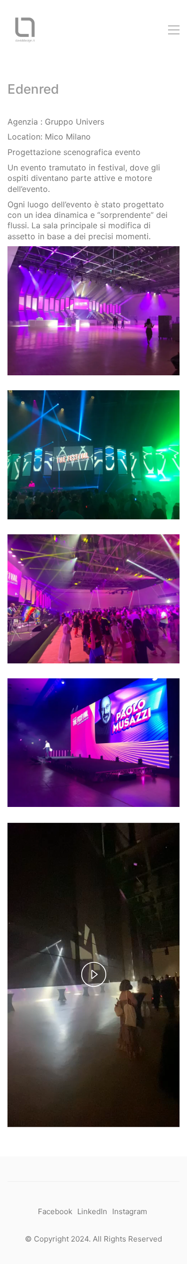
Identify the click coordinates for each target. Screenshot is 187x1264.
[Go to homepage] (24, 29)
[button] (174, 30)
